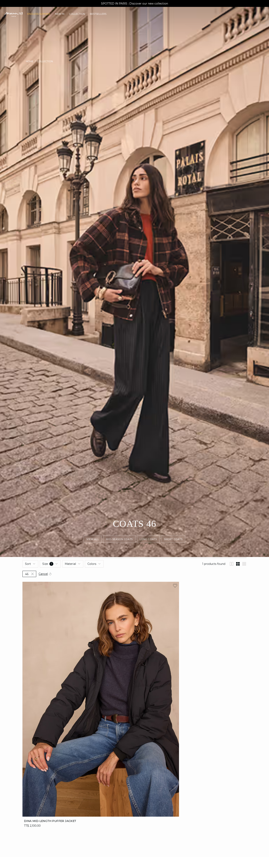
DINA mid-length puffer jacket (50, 821)
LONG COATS (148, 539)
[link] (38, 14)
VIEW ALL (92, 539)
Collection (45, 61)
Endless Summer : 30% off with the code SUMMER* (134, 3)
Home (29, 61)
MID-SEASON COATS (119, 539)
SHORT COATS (173, 539)
